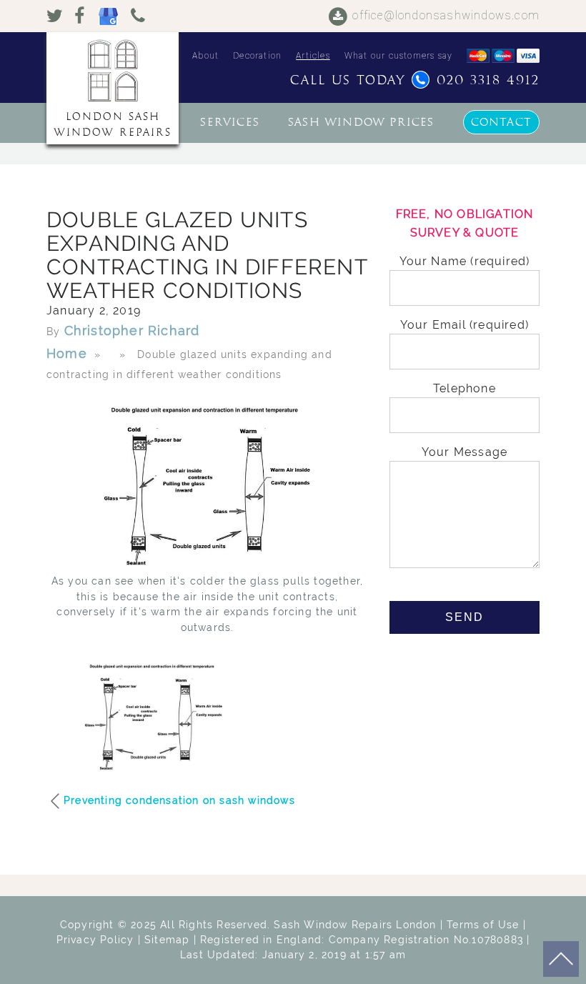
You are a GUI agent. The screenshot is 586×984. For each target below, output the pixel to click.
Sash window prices (361, 122)
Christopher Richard (132, 330)
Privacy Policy (95, 939)
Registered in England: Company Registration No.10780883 (361, 939)
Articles (313, 56)
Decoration (257, 56)
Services (229, 122)
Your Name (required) (464, 261)
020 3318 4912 (488, 80)
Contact (501, 122)
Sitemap (166, 939)
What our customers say (398, 56)
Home (66, 353)
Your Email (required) (464, 325)
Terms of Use (483, 924)
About (205, 56)
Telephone (464, 388)
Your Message (464, 452)
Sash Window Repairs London (355, 924)
